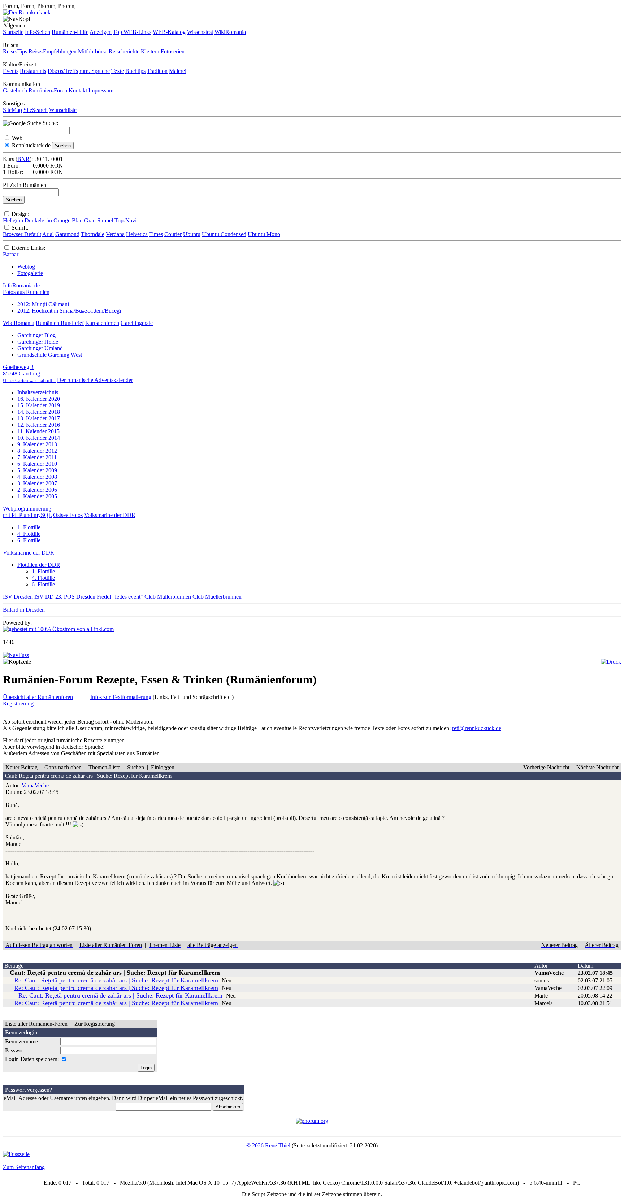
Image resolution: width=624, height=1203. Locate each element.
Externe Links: (28, 248)
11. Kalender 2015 (38, 431)
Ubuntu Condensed (224, 234)
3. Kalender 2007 (37, 483)
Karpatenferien (102, 323)
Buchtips (135, 71)
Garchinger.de (137, 323)
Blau (77, 220)
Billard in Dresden (24, 610)
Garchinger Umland (40, 348)
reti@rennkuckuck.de (476, 728)
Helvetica (137, 234)
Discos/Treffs (63, 71)
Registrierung (18, 703)
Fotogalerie (30, 273)
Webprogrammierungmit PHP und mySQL (27, 511)
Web (17, 138)
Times (156, 234)
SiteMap (12, 110)
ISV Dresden (18, 597)
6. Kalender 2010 (37, 464)
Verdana (115, 234)
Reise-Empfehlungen (53, 51)
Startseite (13, 32)
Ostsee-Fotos (68, 515)
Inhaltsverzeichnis (37, 392)
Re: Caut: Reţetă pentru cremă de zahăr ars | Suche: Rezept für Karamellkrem (116, 980)
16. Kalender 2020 (38, 399)
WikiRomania (230, 32)
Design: (20, 214)
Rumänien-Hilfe (70, 32)
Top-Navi (125, 220)
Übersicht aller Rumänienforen (38, 697)
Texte (117, 71)
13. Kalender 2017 (38, 418)
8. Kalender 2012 (37, 451)
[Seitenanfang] (16, 655)
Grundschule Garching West (49, 355)
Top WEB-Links (132, 32)
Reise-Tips (15, 51)
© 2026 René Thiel (268, 1145)
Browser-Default (22, 234)
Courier (173, 234)
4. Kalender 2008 (37, 477)
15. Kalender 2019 (38, 405)
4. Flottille (28, 534)
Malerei (177, 71)
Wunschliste (63, 110)
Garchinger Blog (36, 335)
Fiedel (104, 597)
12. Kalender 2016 (38, 425)
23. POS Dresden (75, 597)
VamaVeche (35, 785)
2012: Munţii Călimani (43, 304)
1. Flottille (28, 527)
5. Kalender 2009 (37, 470)
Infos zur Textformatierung (120, 697)
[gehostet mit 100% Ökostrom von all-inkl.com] (58, 629)
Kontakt (78, 90)
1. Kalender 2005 (37, 496)
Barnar (10, 254)
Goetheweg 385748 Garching (29, 373)
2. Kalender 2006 (37, 490)
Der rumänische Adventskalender (95, 380)
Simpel (105, 220)
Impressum (100, 90)
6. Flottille (28, 540)
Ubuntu (191, 234)
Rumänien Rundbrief (60, 323)
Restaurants (33, 71)
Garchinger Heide (37, 342)
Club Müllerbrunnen (167, 597)
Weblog (26, 267)
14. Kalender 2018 (38, 412)
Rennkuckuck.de (31, 145)
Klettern (150, 51)
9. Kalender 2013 (37, 444)
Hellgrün (13, 220)
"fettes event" (127, 597)
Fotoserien (173, 51)
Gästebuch (15, 90)
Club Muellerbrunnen (217, 597)
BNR (23, 159)
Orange (61, 220)
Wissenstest (200, 32)
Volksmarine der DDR (109, 515)
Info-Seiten (37, 32)
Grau (90, 220)
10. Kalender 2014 (38, 438)
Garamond (67, 234)
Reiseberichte (124, 51)
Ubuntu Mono (264, 234)
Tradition (157, 71)
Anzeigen (101, 32)
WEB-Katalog (169, 32)
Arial (48, 234)
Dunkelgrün (38, 220)
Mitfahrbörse (92, 51)
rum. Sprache (94, 71)
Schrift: (20, 228)
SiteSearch (35, 110)
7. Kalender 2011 (37, 457)
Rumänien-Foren (48, 90)
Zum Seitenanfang (24, 1167)
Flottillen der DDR (38, 565)
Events (10, 71)
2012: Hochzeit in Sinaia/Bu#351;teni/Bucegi (69, 311)
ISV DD (44, 597)
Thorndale (92, 234)
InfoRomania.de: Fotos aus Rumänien (26, 288)
